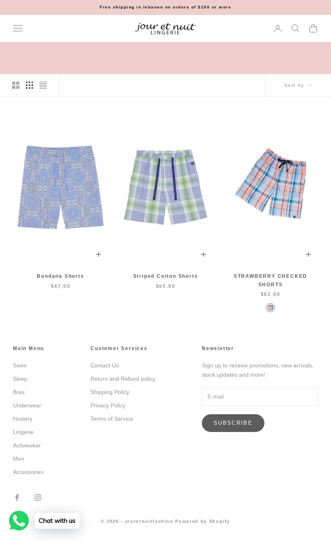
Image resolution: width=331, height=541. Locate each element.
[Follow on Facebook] (17, 497)
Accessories (28, 472)
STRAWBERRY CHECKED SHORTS (270, 280)
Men (18, 458)
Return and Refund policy (122, 378)
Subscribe (233, 423)
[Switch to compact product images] (43, 85)
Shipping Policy (109, 392)
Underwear (27, 405)
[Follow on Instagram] (38, 497)
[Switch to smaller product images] (29, 85)
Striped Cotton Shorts (165, 276)
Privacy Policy (108, 405)
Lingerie (23, 432)
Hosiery (22, 418)
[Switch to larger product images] (15, 85)
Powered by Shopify (202, 521)
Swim (20, 365)
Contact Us (104, 365)
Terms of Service (111, 418)
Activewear (27, 445)
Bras (19, 392)
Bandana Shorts (60, 276)
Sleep (20, 378)
